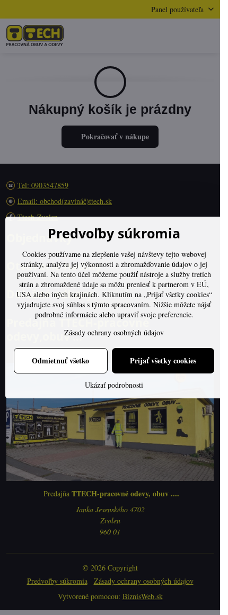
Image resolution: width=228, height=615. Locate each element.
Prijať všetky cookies (163, 360)
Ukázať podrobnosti (114, 385)
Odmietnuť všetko (60, 360)
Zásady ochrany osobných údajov (114, 332)
